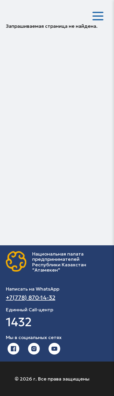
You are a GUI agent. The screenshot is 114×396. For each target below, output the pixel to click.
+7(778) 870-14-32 (30, 297)
